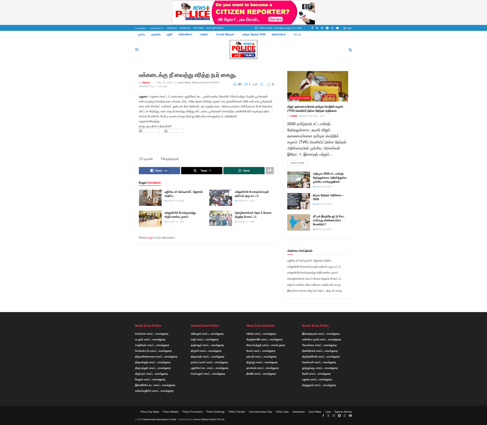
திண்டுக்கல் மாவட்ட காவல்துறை (320, 350)
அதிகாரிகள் (185, 34)
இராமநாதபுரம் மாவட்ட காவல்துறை (321, 333)
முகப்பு (141, 34)
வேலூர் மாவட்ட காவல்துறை (150, 379)
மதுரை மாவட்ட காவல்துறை (317, 379)
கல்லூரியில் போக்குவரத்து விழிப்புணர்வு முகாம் (180, 214)
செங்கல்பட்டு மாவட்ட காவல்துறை (153, 350)
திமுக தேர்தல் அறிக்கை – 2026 (328, 197)
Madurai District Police (205, 82)
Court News (315, 411)
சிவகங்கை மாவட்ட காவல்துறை (319, 345)
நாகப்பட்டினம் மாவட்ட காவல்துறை (209, 362)
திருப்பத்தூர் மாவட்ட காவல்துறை (153, 368)
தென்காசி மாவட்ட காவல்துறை (319, 362)
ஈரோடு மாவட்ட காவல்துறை (261, 333)
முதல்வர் (156, 34)
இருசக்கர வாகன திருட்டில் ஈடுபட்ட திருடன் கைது (314, 290)
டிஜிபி (169, 34)
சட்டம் (297, 34)
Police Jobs (282, 411)
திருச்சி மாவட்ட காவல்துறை (206, 350)
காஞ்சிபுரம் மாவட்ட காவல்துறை (152, 345)
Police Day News (149, 411)
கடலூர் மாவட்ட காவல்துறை (150, 339)
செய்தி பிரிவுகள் (225, 34)
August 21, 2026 (246, 200)
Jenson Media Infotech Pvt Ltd (208, 419)
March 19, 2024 (323, 229)
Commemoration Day (260, 411)
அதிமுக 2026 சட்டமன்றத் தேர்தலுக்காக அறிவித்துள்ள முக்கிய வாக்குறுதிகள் (330, 177)
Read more (297, 162)
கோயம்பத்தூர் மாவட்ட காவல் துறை (265, 345)
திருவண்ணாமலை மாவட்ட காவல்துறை (156, 356)
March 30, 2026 (309, 115)
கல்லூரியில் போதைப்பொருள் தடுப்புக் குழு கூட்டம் (252, 193)
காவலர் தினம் (156, 28)
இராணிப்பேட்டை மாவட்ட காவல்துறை (155, 385)
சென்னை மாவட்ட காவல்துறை (151, 333)
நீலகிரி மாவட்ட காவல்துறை (261, 373)
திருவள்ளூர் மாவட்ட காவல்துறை (152, 362)
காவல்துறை (140, 28)
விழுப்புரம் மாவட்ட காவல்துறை (151, 373)
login (151, 237)
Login (348, 28)
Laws (328, 411)
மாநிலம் (204, 34)
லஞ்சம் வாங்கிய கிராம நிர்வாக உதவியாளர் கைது (314, 284)
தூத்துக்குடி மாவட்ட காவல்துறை (320, 368)
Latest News (184, 82)
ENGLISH (172, 28)
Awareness (299, 411)
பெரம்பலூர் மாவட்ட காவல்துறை (208, 373)
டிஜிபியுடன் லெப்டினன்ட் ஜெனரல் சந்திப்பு (184, 193)
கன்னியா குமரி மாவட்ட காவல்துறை (321, 339)
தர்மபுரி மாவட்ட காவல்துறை (261, 356)
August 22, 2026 (175, 200)
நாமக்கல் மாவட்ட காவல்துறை (262, 368)
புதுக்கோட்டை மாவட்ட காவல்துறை (209, 368)
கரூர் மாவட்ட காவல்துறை (205, 339)
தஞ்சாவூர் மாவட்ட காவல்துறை (207, 345)
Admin (146, 82)
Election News (300, 97)
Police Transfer (236, 411)
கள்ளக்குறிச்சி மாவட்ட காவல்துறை (154, 390)
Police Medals (171, 411)
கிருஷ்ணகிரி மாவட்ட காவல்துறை (264, 339)
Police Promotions (192, 411)
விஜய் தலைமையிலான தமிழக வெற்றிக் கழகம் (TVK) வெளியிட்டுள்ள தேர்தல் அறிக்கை (315, 108)
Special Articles (343, 411)
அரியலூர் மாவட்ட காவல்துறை (207, 333)
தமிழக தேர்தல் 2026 (254, 34)
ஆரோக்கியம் (279, 34)
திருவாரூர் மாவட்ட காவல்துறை (207, 356)
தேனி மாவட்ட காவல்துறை (316, 373)
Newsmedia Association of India (159, 419)
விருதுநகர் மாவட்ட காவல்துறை (319, 385)
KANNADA (185, 28)
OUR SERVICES (214, 28)
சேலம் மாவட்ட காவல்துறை (260, 350)
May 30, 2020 (164, 82)
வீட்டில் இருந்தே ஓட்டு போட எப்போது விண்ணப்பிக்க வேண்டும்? (329, 220)
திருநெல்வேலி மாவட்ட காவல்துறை (321, 356)
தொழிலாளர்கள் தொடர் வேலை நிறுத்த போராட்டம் (253, 214)
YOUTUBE (198, 28)
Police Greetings (215, 411)
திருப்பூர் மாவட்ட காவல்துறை (262, 362)
